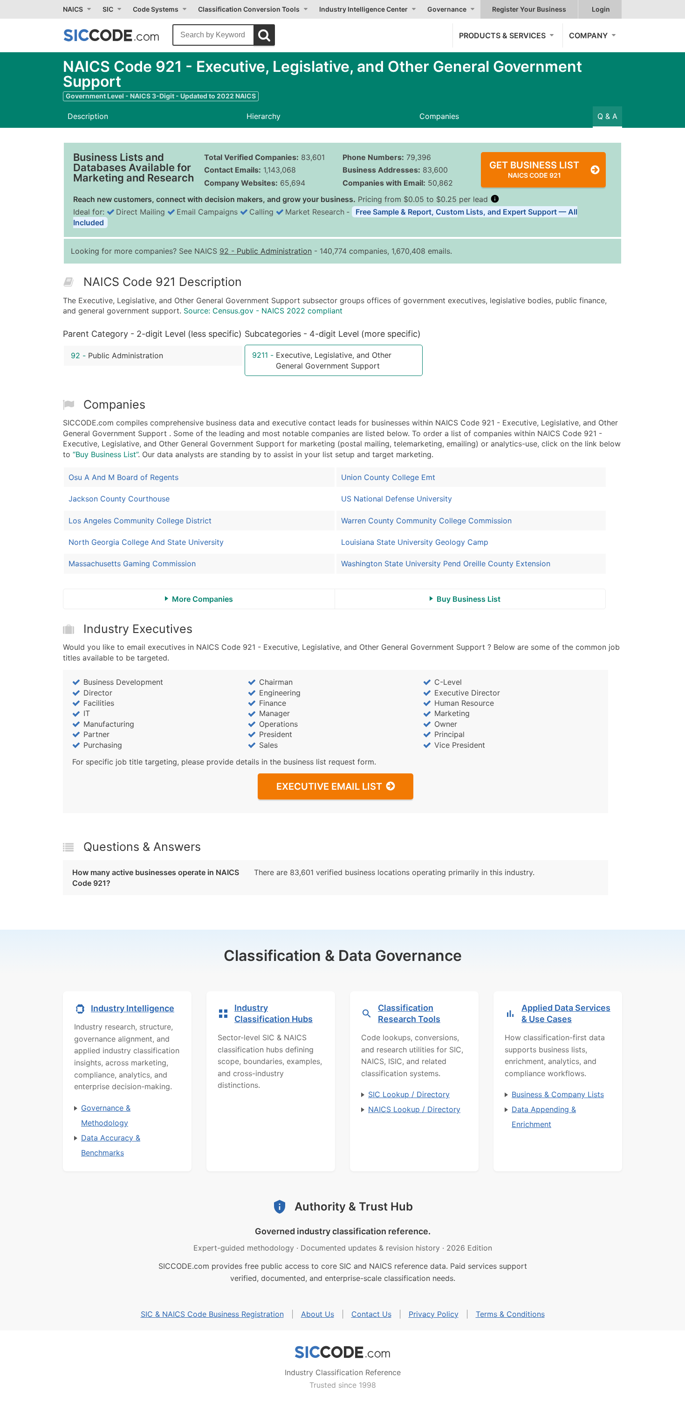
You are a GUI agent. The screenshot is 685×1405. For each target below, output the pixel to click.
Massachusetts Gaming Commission (132, 563)
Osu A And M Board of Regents (123, 477)
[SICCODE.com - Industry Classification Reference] (342, 1352)
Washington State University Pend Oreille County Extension (445, 563)
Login (601, 9)
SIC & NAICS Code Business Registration (212, 1314)
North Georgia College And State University (146, 542)
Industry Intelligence (132, 1008)
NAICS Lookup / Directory (414, 1109)
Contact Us (371, 1314)
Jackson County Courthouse (119, 498)
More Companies (202, 599)
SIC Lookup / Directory (409, 1094)
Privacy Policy (434, 1314)
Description (88, 116)
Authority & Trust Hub (354, 1206)
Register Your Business (529, 9)
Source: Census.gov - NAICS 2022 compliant (263, 310)
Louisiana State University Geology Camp (414, 542)
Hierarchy (264, 116)
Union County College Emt (388, 477)
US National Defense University (396, 498)
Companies (439, 116)
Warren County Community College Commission (426, 520)
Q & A (607, 116)
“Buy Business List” (105, 454)
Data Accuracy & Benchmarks (110, 1145)
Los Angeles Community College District (140, 520)
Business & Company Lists (558, 1094)
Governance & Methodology (105, 1115)
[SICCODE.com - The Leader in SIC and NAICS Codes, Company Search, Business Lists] (121, 35)
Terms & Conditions (510, 1314)
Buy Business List (468, 599)
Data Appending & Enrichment (544, 1117)
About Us (317, 1314)
